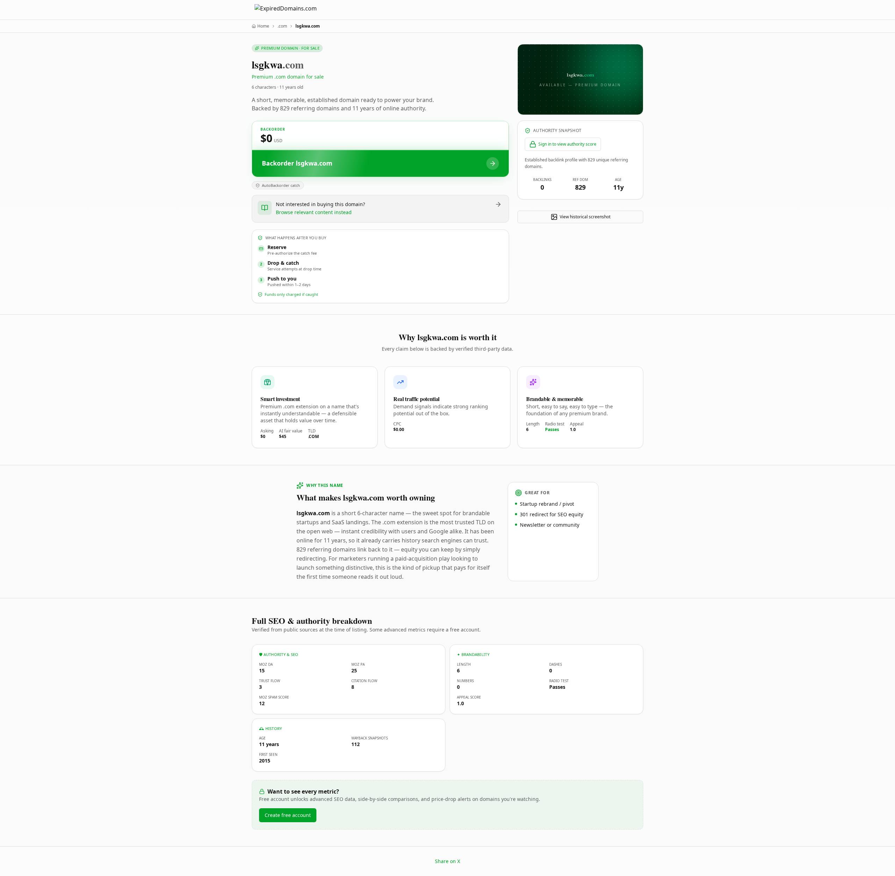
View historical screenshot (585, 217)
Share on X (447, 861)
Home (263, 26)
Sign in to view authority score (567, 144)
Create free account (288, 815)
